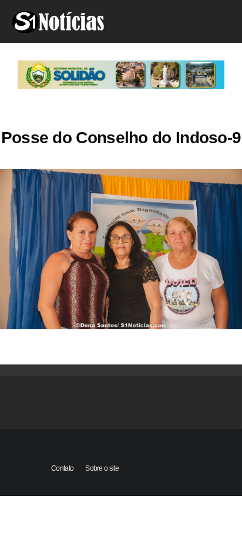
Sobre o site (102, 468)
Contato (62, 468)
